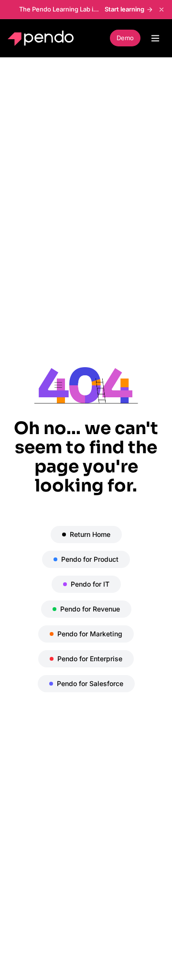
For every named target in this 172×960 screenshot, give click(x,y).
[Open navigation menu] (155, 38)
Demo (125, 38)
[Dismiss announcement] (161, 9)
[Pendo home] (43, 38)
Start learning (124, 9)
